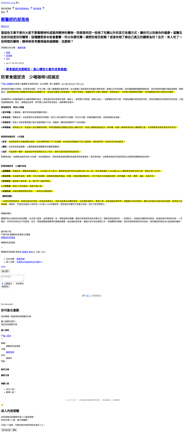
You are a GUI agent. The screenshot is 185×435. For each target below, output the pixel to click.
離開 (14, 430)
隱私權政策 (107, 400)
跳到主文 (5, 26)
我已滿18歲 (6, 430)
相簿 (8, 53)
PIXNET (74, 400)
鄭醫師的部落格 (15, 19)
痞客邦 (25, 252)
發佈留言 (5, 286)
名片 (8, 59)
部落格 (9, 56)
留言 (31, 252)
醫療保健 (22, 48)
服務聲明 (116, 400)
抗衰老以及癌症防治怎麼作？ (30, 262)
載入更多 (5, 271)
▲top (3, 266)
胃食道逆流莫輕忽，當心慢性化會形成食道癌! (36, 69)
